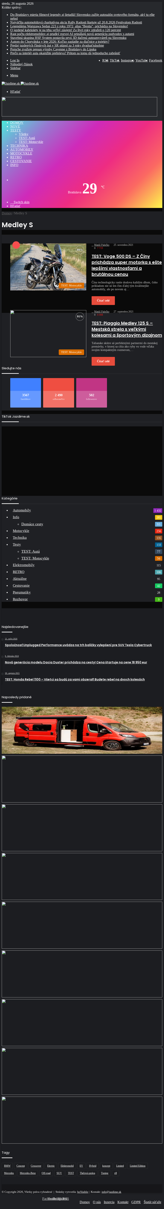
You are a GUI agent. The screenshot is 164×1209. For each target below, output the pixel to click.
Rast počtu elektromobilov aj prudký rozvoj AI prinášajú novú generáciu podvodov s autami (72, 34)
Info (14, 165)
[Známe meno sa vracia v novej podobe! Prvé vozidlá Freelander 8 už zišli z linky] (82, 973)
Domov (16, 122)
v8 (115, 1173)
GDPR (136, 1202)
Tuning (104, 1173)
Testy (15, 130)
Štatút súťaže (152, 1202)
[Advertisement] (82, 459)
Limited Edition (137, 1165)
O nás (97, 1202)
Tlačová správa (87, 1173)
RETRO (16, 157)
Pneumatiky (22, 592)
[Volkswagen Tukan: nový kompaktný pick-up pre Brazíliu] (82, 779)
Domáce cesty (32, 524)
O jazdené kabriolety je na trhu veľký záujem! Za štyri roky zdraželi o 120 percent (65, 30)
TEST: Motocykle (31, 142)
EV (81, 1165)
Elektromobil (67, 1165)
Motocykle (21, 153)
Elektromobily (24, 565)
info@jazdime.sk (111, 1191)
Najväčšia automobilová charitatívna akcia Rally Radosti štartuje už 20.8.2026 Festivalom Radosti (76, 22)
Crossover (36, 1165)
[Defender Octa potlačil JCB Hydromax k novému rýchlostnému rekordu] (82, 1120)
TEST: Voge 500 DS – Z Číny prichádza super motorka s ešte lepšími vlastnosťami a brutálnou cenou (127, 265)
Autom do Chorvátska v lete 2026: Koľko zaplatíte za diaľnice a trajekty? (59, 41)
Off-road (46, 1173)
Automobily (21, 149)
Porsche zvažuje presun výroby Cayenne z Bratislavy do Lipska (53, 49)
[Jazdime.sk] (20, 83)
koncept (106, 1165)
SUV (59, 1173)
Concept (20, 1165)
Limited (120, 1165)
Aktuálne (20, 579)
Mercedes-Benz (28, 1173)
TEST (71, 1173)
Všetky (23, 134)
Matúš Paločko (101, 244)
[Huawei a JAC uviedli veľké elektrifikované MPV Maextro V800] (82, 1022)
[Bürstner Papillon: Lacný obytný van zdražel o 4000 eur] (82, 730)
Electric (51, 1165)
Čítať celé (103, 300)
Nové (15, 126)
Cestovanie (21, 161)
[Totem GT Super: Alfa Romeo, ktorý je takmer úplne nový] (82, 876)
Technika (19, 145)
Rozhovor (20, 599)
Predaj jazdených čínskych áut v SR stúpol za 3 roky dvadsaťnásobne (57, 45)
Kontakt (122, 1202)
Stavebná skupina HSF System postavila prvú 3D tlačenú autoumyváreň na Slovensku (68, 38)
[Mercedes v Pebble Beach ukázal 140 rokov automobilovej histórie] (82, 925)
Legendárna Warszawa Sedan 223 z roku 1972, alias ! (69, 26)
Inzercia (109, 1202)
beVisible (82, 1191)
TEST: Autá (27, 138)
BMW (7, 1165)
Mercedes (9, 1173)
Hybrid (92, 1165)
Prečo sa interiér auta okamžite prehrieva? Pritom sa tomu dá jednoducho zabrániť (65, 53)
